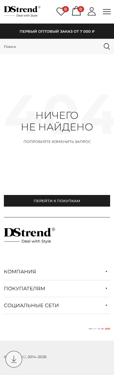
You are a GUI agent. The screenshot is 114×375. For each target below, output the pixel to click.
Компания (20, 272)
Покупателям (25, 289)
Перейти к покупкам (57, 201)
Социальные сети (32, 305)
